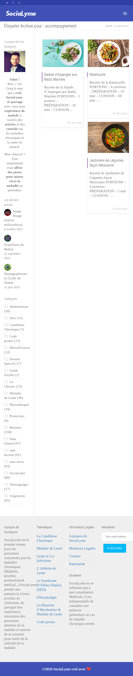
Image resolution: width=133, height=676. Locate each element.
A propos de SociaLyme (78, 538)
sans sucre (17, 462)
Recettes (15, 427)
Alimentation (19, 306)
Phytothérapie (19, 404)
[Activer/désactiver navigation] (125, 13)
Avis (13, 318)
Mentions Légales (82, 548)
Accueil (109, 26)
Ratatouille (97, 74)
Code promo (46, 622)
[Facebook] (13, 3)
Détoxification (20, 347)
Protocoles (17, 416)
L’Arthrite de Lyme (46, 570)
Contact (75, 556)
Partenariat (77, 564)
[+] (63, 53)
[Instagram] (19, 3)
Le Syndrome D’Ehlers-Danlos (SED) (49, 585)
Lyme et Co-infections (46, 558)
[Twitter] (7, 3)
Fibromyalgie (47, 597)
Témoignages (19, 484)
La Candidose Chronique (47, 538)
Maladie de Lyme (49, 548)
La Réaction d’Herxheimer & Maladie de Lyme (49, 609)
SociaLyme (17, 473)
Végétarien (17, 496)
